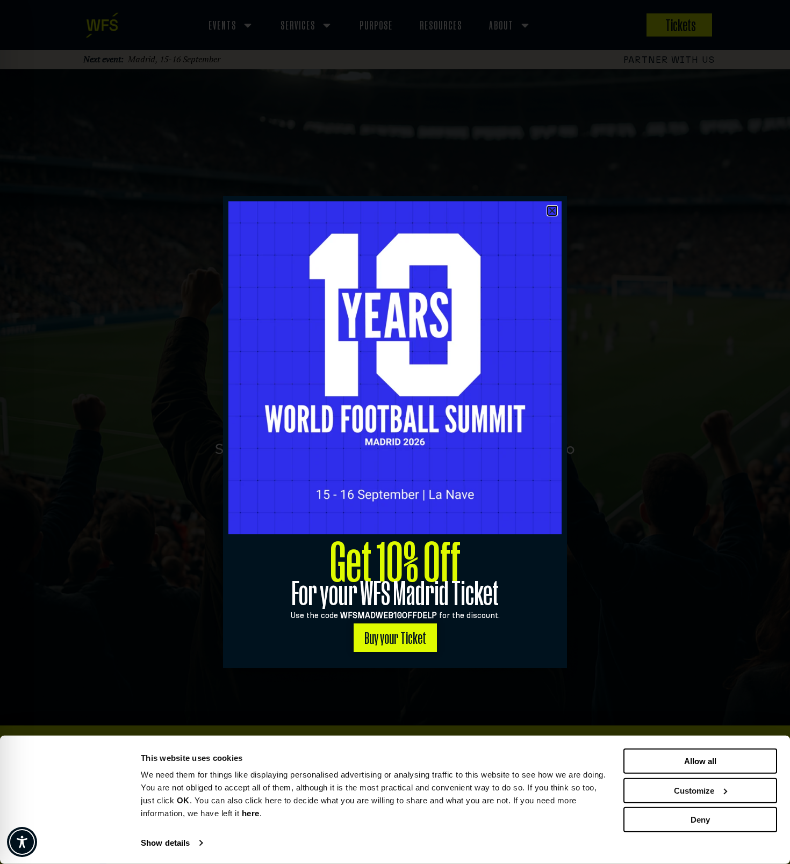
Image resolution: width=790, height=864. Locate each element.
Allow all (700, 761)
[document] (395, 432)
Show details (165, 842)
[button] (552, 211)
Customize (694, 790)
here (251, 813)
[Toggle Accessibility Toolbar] (22, 842)
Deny (700, 819)
